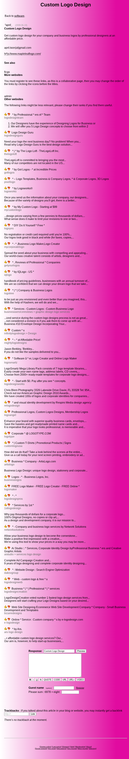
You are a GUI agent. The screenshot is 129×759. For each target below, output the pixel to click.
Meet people (83, 748)
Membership (80, 747)
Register (80, 688)
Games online (45, 747)
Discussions (61, 748)
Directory (92, 748)
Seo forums (72, 748)
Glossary (65, 747)
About (89, 747)
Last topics (56, 747)
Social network (41, 748)
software (19, 15)
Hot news (51, 748)
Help (72, 747)
